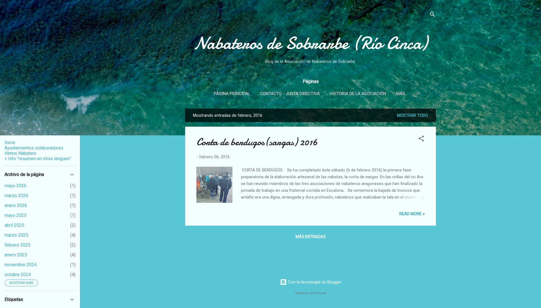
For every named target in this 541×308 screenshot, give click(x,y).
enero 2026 (16, 205)
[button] (421, 139)
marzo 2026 (16, 195)
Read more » (412, 213)
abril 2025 (14, 225)
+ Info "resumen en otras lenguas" (38, 158)
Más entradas (311, 236)
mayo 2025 (15, 215)
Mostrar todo (412, 115)
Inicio (10, 142)
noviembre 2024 (21, 264)
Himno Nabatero (20, 153)
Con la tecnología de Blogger (314, 282)
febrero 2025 (17, 245)
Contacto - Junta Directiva (290, 93)
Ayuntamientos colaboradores (34, 148)
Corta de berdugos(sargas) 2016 (257, 142)
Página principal (232, 93)
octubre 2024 (18, 274)
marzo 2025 (16, 235)
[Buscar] (432, 15)
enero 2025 (16, 255)
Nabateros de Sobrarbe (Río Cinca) (310, 43)
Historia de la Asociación (358, 93)
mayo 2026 (15, 185)
